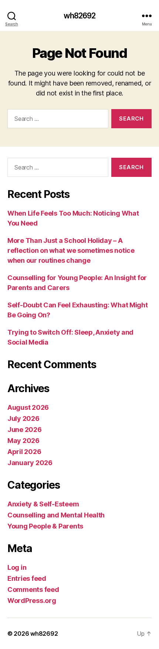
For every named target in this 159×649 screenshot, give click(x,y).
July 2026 (23, 418)
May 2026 (23, 440)
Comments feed (33, 589)
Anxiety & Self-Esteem (43, 504)
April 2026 (24, 452)
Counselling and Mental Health (56, 515)
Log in (16, 567)
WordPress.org (31, 600)
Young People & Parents (45, 526)
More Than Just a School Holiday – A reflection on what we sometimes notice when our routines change (71, 250)
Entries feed (26, 578)
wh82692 (80, 16)
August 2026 (28, 407)
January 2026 (30, 463)
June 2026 (24, 429)
